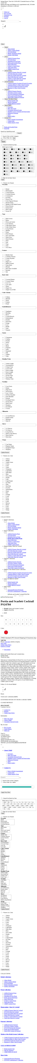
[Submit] (20, 21)
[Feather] (4, 868)
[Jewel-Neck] (5, 884)
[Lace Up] (5, 845)
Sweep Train (9, 375)
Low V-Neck (9, 393)
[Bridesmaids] (7, 821)
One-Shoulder (10, 396)
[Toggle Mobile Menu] (1, 744)
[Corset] (6, 839)
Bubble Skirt (9, 255)
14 (31, 152)
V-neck (8, 408)
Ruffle (7, 326)
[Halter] (5, 882)
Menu (2, 44)
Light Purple (9, 481)
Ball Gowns (9, 218)
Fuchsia (8, 487)
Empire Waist (9, 417)
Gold (7, 501)
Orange (8, 494)
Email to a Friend (5, 646)
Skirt (7, 240)
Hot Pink (8, 486)
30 (26, 159)
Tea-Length (9, 377)
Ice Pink (8, 482)
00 (14, 149)
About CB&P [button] (8, 750)
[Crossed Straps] (5, 844)
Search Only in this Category (10, 136)
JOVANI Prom (12, 535)
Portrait (8, 398)
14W (13, 162)
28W (7, 168)
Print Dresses (9, 234)
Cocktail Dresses (10, 194)
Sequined (8, 351)
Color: (2, 628)
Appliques (8, 311)
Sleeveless (8, 437)
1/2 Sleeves (9, 428)
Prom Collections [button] (9, 530)
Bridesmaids (9, 191)
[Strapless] (5, 907)
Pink (7, 484)
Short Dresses (9, 239)
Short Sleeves (9, 435)
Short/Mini (9, 374)
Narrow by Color (8, 456)
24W (23, 165)
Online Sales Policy (6, 645)
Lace (7, 325)
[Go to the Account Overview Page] (1, 9)
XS (7, 171)
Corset (7, 260)
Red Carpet (9, 209)
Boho (7, 220)
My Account (7, 13)
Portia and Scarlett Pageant (15, 566)
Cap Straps (9, 444)
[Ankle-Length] (4, 873)
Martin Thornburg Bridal (14, 527)
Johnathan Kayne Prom (14, 537)
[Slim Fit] (5, 892)
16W (22, 162)
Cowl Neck (9, 386)
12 (25, 152)
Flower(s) (8, 321)
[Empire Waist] (5, 889)
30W (15, 168)
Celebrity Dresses (10, 256)
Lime (7, 465)
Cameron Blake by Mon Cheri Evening (18, 574)
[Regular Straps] (5, 904)
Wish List (6, 12)
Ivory (7, 498)
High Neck (9, 389)
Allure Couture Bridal (13, 524)
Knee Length (9, 372)
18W (30, 162)
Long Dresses (9, 228)
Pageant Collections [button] (9, 558)
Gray (7, 506)
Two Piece (9, 247)
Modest (8, 230)
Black (7, 504)
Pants (7, 232)
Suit (7, 242)
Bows (7, 314)
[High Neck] (5, 883)
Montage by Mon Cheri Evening (16, 577)
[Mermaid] (5, 891)
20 (20, 155)
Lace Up (8, 283)
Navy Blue (9, 476)
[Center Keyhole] (6, 838)
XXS (31, 168)
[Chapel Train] (4, 875)
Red (7, 493)
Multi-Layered (10, 263)
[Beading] (5, 859)
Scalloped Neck (10, 400)
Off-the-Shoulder (10, 395)
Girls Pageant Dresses (12, 201)
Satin (7, 349)
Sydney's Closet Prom (14, 541)
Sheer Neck (9, 403)
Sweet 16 (8, 211)
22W (15, 165)
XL (32, 171)
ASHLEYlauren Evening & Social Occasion (20, 572)
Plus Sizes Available (11, 268)
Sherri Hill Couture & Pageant (16, 568)
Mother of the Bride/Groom (13, 204)
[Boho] (5, 829)
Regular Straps (10, 446)
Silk (7, 352)
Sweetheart (9, 406)
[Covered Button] (5, 842)
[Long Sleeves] (6, 898)
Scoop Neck (9, 401)
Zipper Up (9, 288)
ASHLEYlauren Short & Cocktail (17, 549)
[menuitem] (20, 12)
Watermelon (9, 489)
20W (7, 165)
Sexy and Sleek (10, 235)
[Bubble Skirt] (6, 835)
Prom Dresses (9, 206)
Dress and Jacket (10, 222)
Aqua (7, 467)
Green (7, 464)
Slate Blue (9, 472)
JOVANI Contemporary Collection (17, 591)
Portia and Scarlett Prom (15, 538)
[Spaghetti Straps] (5, 906)
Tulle (7, 356)
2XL (7, 174)
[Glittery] (3, 850)
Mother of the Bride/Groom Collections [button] (15, 569)
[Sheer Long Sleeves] (6, 900)
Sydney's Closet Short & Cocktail (17, 555)
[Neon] (3, 853)
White (7, 510)
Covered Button (10, 279)
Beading (8, 313)
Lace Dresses (9, 223)
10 (18, 152)
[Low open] (5, 847)
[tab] (20, 524)
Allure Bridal (11, 523)
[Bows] (5, 860)
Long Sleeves (9, 432)
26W (31, 165)
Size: (2, 616)
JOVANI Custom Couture (15, 563)
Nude (7, 499)
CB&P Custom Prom (13, 544)
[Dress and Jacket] (5, 830)
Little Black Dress (11, 225)
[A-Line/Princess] (5, 888)
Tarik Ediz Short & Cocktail (15, 557)
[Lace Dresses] (5, 831)
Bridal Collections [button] (9, 520)
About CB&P (8, 720)
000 (7, 149)
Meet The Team (8, 718)
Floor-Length (9, 370)
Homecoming (9, 202)
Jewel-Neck (9, 391)
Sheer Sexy (9, 237)
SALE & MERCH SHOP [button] (11, 579)
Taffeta (8, 354)
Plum (7, 491)
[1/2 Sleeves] (6, 895)
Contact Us (7, 710)
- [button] (5, 521)
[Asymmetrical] (4, 874)
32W (23, 168)
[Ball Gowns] (5, 827)
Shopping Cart (8, 15)
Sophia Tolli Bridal (13, 529)
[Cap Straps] (5, 903)
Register (6, 16)
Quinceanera (9, 208)
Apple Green (9, 462)
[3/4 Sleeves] (6, 897)
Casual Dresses (10, 192)
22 (26, 155)
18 (13, 155)
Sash (7, 328)
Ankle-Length (10, 363)
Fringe (7, 323)
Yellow (8, 459)
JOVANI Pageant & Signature (16, 565)
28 (20, 159)
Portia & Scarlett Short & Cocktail (17, 552)
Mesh (7, 346)
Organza (8, 347)
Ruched (8, 270)
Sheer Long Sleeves (11, 433)
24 (6, 159)
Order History (8, 729)
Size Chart (3, 643)
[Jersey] (4, 869)
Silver (7, 508)
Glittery (8, 297)
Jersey (7, 342)
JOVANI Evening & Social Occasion (18, 575)
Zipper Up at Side (11, 289)
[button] (6, 47)
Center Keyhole (10, 258)
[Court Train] (4, 877)
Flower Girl (9, 199)
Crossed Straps (10, 281)
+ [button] (5, 532)
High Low (9, 261)
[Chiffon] (4, 866)
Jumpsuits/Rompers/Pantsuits (15, 590)
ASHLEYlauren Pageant (14, 562)
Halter (7, 388)
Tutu (7, 245)
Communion (9, 196)
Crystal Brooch (10, 316)
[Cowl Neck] (5, 880)
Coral (7, 496)
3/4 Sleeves (9, 430)
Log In (6, 18)
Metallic (8, 298)
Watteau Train (9, 379)
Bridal (7, 189)
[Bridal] (7, 820)
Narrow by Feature (9, 183)
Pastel (7, 304)
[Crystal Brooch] (5, 862)
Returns (6, 711)
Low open (8, 284)
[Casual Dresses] (7, 822)
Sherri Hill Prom (12, 540)
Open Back (9, 265)
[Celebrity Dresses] (6, 836)
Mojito (8, 460)
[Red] (6, 632)
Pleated (8, 267)
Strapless (8, 405)
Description (7, 649)
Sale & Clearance (12, 583)
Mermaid (8, 419)
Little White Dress (11, 227)
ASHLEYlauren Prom (14, 534)
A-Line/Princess (10, 416)
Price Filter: (7, 138)
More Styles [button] (7, 586)
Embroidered (9, 318)
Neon (7, 300)
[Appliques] (5, 857)
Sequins (8, 330)
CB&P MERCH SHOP (14, 585)
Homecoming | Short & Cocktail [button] (13, 546)
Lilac (7, 479)
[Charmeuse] (4, 865)
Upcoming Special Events (11, 721)
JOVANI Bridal (12, 526)
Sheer (7, 286)
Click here (7, 642)
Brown (8, 503)
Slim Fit (8, 421)
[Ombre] (3, 854)
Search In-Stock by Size (10, 144)
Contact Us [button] (7, 768)
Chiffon (8, 339)
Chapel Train (9, 367)
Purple (7, 477)
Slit (7, 272)
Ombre (8, 302)
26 (13, 159)
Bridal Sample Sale (13, 582)
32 (6, 162)
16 (6, 155)
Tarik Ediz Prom (12, 543)
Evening (8, 197)
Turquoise (8, 469)
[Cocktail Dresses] (7, 824)
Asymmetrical (9, 365)
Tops (7, 244)
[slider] (32, 787)
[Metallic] (3, 851)
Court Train (9, 368)
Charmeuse (9, 337)
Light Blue (9, 470)
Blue (7, 474)
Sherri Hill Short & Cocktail (15, 554)
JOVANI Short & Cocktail (15, 551)
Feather (8, 320)
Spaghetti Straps (10, 447)
